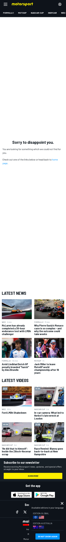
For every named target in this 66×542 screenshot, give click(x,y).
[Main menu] (5, 4)
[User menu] (60, 4)
